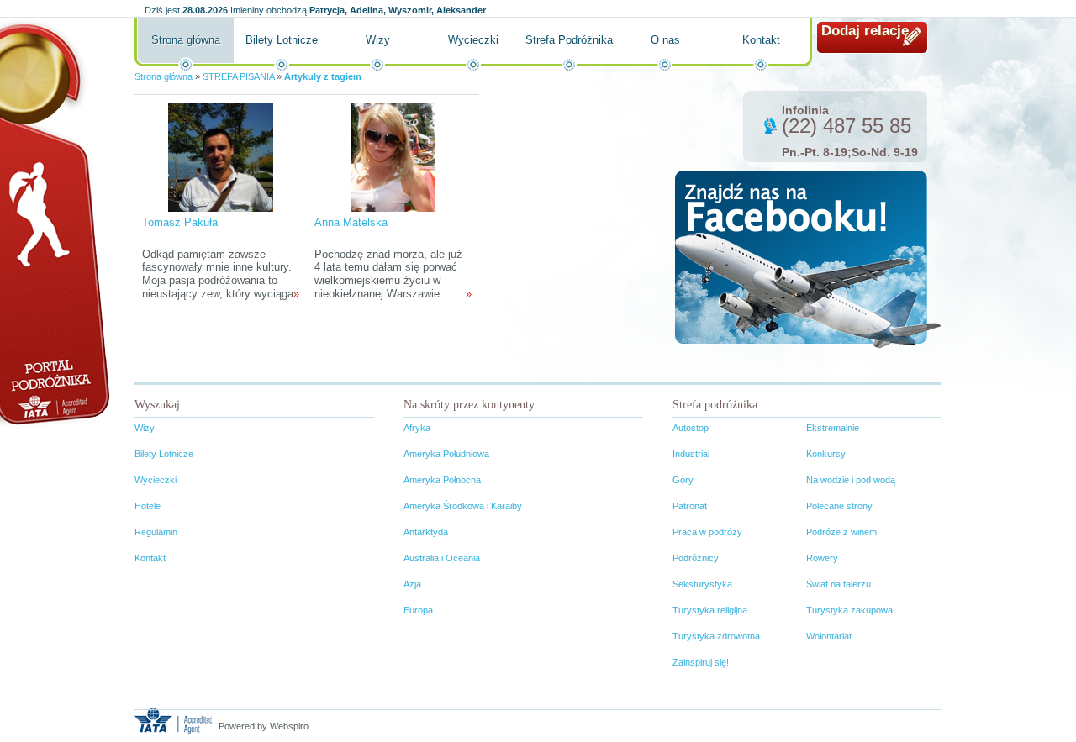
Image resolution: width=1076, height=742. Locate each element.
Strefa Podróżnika (569, 40)
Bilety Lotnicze (281, 40)
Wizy (378, 40)
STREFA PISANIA (238, 76)
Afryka (417, 428)
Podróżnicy (695, 558)
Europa (418, 610)
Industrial (690, 454)
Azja (412, 584)
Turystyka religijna (709, 610)
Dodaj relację (865, 31)
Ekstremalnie (832, 428)
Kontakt (761, 40)
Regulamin (155, 532)
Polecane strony (839, 506)
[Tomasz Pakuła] (221, 156)
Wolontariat (829, 636)
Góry (683, 480)
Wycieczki (473, 40)
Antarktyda (426, 532)
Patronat (689, 506)
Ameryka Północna (442, 480)
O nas (665, 40)
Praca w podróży (707, 532)
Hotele (147, 506)
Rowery (822, 558)
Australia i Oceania (442, 558)
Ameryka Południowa (446, 454)
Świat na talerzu (838, 584)
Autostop (690, 428)
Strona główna (185, 40)
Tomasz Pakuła (180, 222)
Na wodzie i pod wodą (850, 480)
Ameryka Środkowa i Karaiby (463, 506)
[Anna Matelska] (393, 156)
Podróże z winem (841, 532)
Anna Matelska (351, 222)
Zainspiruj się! (700, 662)
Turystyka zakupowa (849, 610)
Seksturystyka (702, 584)
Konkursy (826, 454)
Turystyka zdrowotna (716, 636)
